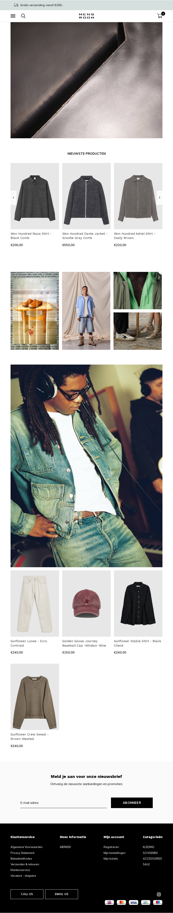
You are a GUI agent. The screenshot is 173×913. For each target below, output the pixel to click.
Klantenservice (20, 870)
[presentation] (13, 197)
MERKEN (65, 847)
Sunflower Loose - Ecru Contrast (29, 643)
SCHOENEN (150, 853)
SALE (146, 864)
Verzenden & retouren (25, 864)
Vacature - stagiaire (23, 875)
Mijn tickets (111, 858)
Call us (27, 894)
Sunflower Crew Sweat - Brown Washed (30, 737)
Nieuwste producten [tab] (87, 154)
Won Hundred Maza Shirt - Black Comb (31, 236)
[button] (14, 16)
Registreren (111, 847)
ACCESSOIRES (152, 858)
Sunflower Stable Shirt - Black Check (137, 643)
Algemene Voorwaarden (27, 847)
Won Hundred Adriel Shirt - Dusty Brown (134, 236)
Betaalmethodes (21, 858)
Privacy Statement (22, 853)
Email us (61, 894)
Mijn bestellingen (115, 853)
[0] (159, 16)
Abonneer (132, 803)
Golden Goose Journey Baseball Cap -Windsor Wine (84, 643)
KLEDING (148, 847)
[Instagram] (159, 894)
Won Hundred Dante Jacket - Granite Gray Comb (85, 236)
